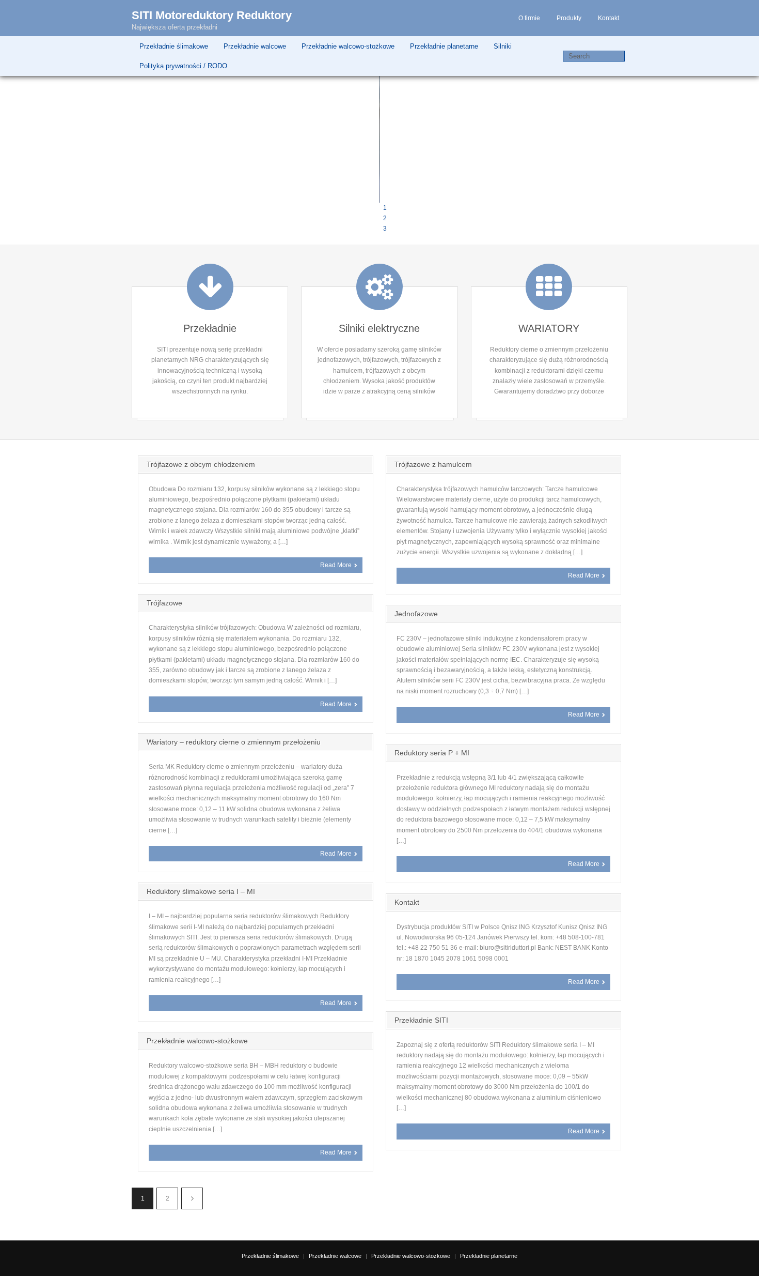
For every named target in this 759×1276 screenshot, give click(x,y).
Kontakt (608, 18)
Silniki (503, 46)
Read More (336, 565)
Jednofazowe (416, 614)
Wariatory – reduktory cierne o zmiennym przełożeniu (234, 742)
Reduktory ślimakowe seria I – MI (201, 891)
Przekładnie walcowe (255, 46)
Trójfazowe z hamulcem (433, 464)
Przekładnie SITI (421, 1020)
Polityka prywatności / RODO (183, 66)
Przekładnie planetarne (444, 46)
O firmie (529, 18)
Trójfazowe (164, 603)
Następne (192, 1198)
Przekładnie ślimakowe (173, 46)
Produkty (569, 18)
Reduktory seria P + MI (431, 753)
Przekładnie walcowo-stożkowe (348, 46)
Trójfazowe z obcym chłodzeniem (201, 464)
